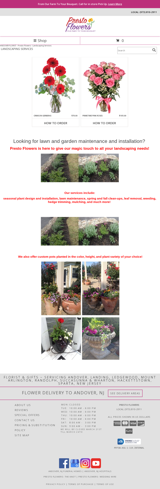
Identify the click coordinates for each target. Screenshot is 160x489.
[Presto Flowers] (80, 32)
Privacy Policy (55, 484)
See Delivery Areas (125, 393)
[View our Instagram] (85, 467)
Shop (42, 40)
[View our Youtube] (96, 467)
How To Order (55, 123)
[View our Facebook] (64, 467)
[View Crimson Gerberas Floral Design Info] (55, 85)
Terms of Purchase (81, 484)
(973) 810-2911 (148, 12)
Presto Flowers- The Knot (60, 476)
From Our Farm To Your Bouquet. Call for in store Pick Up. (80, 4)
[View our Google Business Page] (75, 467)
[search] (154, 50)
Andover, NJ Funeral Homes (65, 471)
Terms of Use (105, 484)
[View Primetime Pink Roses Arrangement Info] (104, 85)
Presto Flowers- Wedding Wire (97, 476)
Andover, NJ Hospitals (98, 471)
